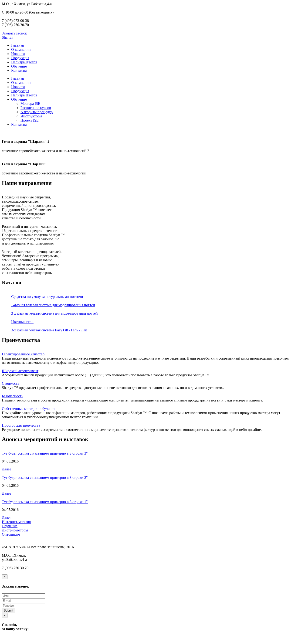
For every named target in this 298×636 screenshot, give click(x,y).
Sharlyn (7, 37)
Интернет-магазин (16, 522)
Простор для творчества (21, 425)
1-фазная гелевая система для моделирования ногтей (53, 305)
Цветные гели (22, 322)
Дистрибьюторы (15, 530)
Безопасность (12, 396)
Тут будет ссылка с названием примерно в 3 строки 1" (45, 502)
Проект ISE (29, 120)
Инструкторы (31, 116)
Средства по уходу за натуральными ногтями (47, 297)
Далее (6, 469)
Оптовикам (11, 534)
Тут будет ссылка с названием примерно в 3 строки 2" (45, 478)
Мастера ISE (30, 103)
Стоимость (10, 383)
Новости (18, 54)
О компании (21, 49)
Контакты (19, 70)
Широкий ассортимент (20, 371)
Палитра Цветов (24, 62)
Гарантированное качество (23, 354)
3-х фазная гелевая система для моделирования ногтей (54, 313)
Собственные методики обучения (28, 409)
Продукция (20, 58)
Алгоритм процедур (36, 112)
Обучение (19, 66)
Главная (17, 45)
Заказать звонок (14, 33)
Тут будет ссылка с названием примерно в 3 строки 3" (45, 453)
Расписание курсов (35, 108)
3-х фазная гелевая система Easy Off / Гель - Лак (49, 330)
